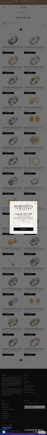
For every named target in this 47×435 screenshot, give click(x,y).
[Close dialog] (35, 203)
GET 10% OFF (23, 229)
